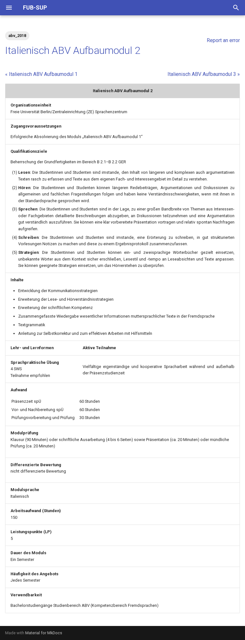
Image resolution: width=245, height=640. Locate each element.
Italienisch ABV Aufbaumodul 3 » (203, 74)
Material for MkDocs (43, 632)
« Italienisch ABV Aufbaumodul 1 (41, 74)
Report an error (223, 40)
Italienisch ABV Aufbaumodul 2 (72, 50)
